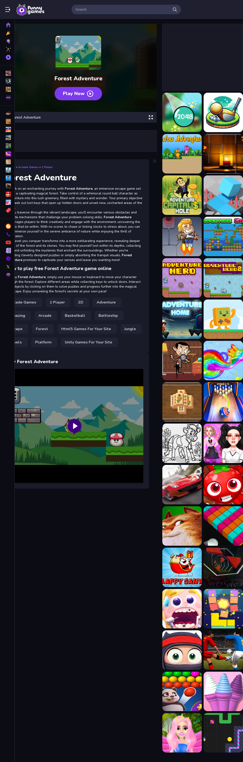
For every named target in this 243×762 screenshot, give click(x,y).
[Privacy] (7, 275)
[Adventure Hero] (182, 278)
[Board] (7, 170)
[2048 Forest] (182, 112)
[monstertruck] (7, 186)
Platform (43, 342)
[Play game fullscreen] (151, 117)
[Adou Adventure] (182, 154)
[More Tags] (7, 210)
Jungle (130, 329)
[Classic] (7, 121)
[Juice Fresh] (223, 484)
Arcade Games (28, 167)
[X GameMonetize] (7, 267)
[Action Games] (7, 81)
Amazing (17, 315)
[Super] (7, 194)
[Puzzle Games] (7, 89)
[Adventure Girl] (223, 236)
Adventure (106, 302)
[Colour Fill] (223, 526)
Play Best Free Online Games (30, 9)
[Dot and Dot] (223, 732)
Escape (16, 329)
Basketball (75, 315)
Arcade (44, 315)
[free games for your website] (7, 138)
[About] (7, 259)
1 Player (47, 167)
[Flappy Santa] (182, 567)
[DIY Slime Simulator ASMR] (223, 360)
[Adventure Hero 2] (223, 278)
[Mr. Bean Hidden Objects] (182, 360)
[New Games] (7, 33)
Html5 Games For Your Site (86, 329)
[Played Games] (7, 57)
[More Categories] (7, 97)
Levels (15, 342)
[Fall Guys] (7, 178)
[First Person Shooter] (7, 146)
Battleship (108, 315)
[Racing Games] (7, 73)
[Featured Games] (7, 49)
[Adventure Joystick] (223, 319)
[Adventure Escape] (182, 236)
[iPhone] (7, 129)
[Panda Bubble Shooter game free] (182, 691)
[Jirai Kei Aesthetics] (223, 443)
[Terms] (7, 250)
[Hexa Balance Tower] (223, 608)
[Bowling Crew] (223, 402)
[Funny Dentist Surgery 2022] (182, 608)
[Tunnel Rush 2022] (223, 567)
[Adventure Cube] (223, 195)
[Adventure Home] (182, 319)
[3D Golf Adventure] (223, 112)
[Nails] (7, 154)
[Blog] (7, 226)
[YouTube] (7, 242)
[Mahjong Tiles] (182, 402)
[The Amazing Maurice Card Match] (182, 526)
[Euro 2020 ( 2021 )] (223, 650)
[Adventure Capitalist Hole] (182, 195)
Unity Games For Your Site (88, 342)
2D (80, 302)
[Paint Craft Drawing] (182, 443)
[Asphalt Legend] (182, 484)
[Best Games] (7, 41)
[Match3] (7, 162)
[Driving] (7, 113)
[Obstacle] (7, 202)
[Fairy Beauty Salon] (182, 732)
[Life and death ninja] (182, 650)
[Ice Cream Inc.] (223, 691)
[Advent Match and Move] (223, 154)
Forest (42, 329)
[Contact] (7, 234)
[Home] (7, 25)
